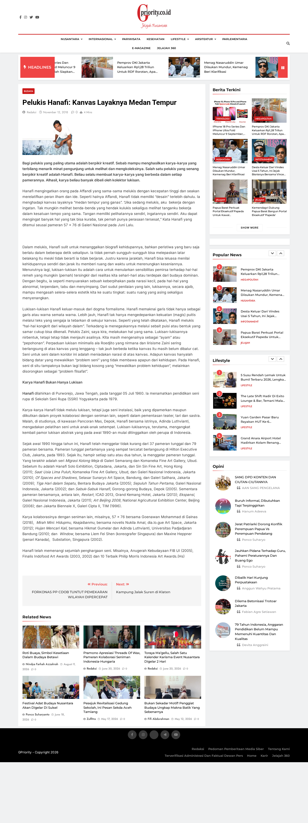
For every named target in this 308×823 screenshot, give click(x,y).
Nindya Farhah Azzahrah (42, 664)
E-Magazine (141, 48)
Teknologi (222, 118)
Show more (250, 227)
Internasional (101, 39)
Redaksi (198, 749)
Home (251, 756)
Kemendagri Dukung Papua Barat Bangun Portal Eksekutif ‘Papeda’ (269, 211)
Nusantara (70, 39)
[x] (154, 735)
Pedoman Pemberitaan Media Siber (236, 749)
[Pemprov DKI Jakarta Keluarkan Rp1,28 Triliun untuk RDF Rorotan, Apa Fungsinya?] (68, 67)
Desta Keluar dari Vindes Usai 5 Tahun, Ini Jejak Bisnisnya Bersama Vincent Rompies (269, 173)
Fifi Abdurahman (158, 719)
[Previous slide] (272, 253)
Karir (264, 756)
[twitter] (31, 17)
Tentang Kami (279, 749)
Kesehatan (155, 39)
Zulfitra (91, 719)
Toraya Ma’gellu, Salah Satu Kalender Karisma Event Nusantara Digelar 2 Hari (172, 657)
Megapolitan (263, 118)
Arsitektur (204, 39)
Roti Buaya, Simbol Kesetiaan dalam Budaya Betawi (45, 655)
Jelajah (220, 200)
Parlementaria (234, 39)
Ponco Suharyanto (37, 714)
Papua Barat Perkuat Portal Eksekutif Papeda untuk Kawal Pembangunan (262, 337)
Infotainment (264, 159)
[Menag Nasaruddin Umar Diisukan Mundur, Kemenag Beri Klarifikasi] (155, 67)
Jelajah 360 (166, 48)
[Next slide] (280, 253)
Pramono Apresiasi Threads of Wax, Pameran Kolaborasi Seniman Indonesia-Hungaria (111, 657)
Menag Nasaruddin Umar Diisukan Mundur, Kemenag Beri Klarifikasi (197, 67)
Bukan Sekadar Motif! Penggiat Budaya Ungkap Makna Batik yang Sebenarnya (172, 707)
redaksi (31, 112)
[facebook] (20, 17)
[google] (164, 735)
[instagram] (25, 17)
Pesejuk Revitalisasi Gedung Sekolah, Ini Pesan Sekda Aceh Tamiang (107, 707)
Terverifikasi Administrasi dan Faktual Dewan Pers (204, 756)
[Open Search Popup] (288, 43)
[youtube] (37, 17)
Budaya (28, 91)
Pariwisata (131, 39)
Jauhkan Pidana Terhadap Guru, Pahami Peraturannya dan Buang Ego (260, 555)
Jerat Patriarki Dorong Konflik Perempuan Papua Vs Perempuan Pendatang (258, 529)
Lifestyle (178, 39)
